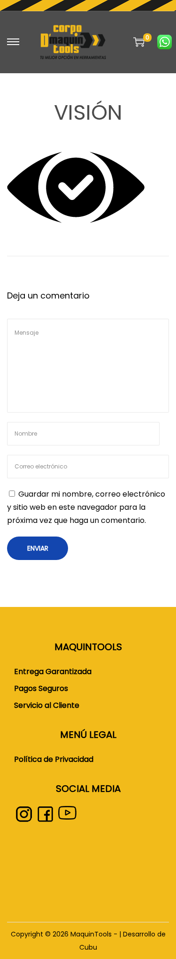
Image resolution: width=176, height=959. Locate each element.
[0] (139, 41)
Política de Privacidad (53, 759)
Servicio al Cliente (46, 705)
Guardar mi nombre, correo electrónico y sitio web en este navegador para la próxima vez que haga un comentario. (86, 507)
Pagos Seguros (41, 688)
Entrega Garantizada (53, 671)
